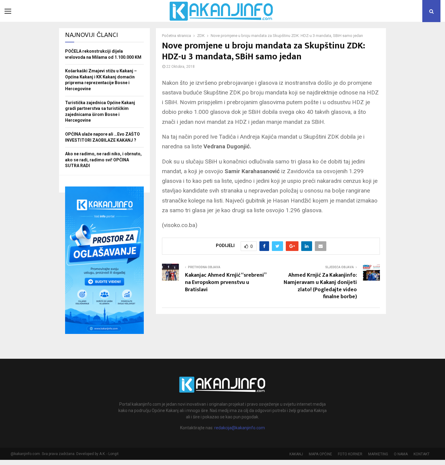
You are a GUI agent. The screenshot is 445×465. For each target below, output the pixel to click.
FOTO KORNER (350, 454)
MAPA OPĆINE (320, 454)
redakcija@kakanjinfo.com (239, 427)
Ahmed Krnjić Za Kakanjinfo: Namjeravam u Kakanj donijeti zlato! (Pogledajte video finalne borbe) (320, 286)
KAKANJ (296, 454)
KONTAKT (422, 454)
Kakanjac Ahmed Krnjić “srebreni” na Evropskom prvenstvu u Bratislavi (225, 282)
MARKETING (378, 454)
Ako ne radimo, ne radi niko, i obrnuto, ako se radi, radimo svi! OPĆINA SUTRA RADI (103, 159)
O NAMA (401, 454)
